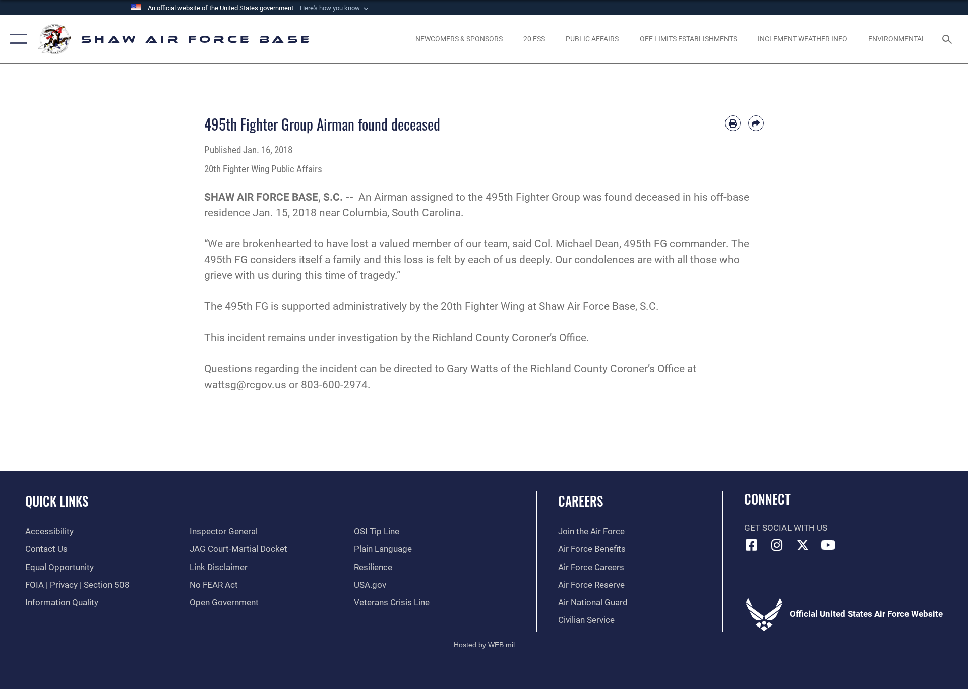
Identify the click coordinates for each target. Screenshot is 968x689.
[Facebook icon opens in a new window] (751, 544)
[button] (335, 8)
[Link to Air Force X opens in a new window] (802, 544)
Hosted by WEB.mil (484, 645)
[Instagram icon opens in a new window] (776, 544)
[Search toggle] (948, 39)
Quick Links (56, 500)
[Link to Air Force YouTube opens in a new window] (828, 544)
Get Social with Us (785, 528)
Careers (580, 500)
